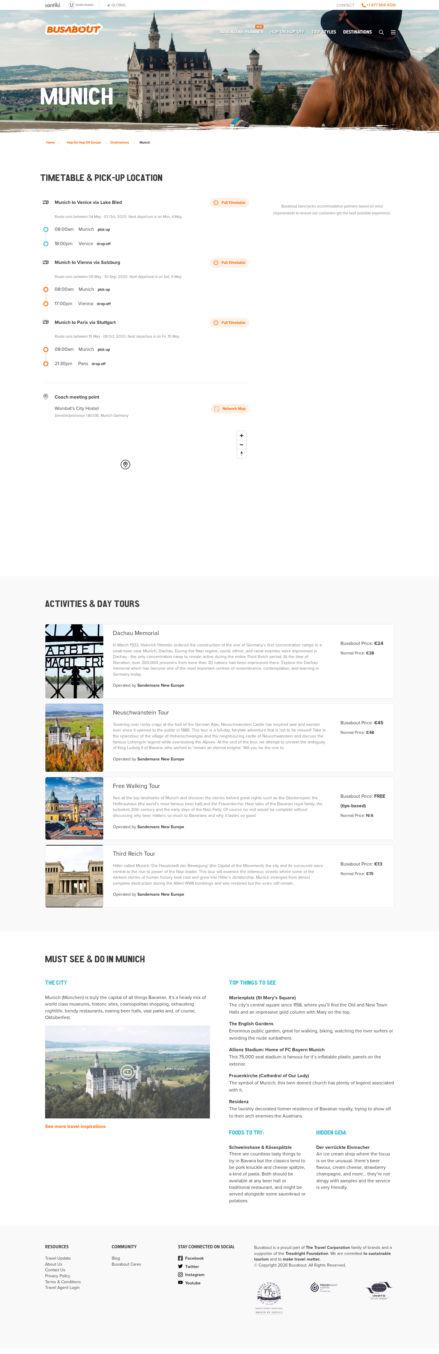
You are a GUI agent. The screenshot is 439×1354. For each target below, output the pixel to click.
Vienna (85, 304)
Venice (86, 244)
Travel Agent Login (62, 1287)
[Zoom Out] (241, 444)
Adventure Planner (241, 30)
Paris (83, 364)
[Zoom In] (241, 435)
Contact (345, 5)
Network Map (233, 408)
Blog (116, 1258)
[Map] (153, 488)
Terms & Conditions (63, 1281)
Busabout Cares (126, 1264)
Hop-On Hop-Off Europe (84, 143)
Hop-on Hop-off (287, 32)
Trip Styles (324, 32)
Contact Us (55, 1269)
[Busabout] (74, 26)
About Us (53, 1264)
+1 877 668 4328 (381, 5)
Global (118, 5)
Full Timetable (233, 202)
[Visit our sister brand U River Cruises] (82, 4)
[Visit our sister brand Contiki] (52, 5)
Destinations (357, 32)
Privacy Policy (57, 1275)
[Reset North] (241, 453)
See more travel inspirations (75, 1126)
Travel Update (58, 1258)
